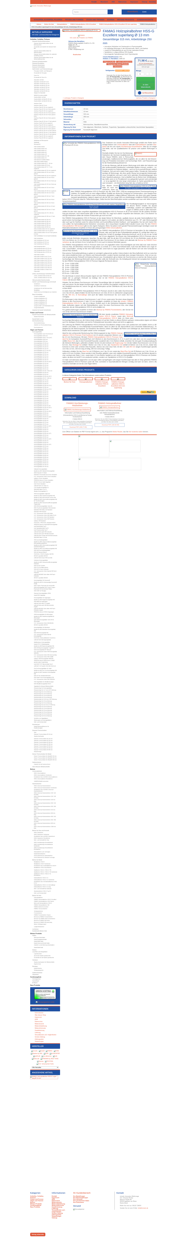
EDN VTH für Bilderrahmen (41, 567)
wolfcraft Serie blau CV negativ (42, 603)
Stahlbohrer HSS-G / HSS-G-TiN (42, 870)
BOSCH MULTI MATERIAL (41, 662)
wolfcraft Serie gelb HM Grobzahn (43, 532)
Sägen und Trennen (95, 20)
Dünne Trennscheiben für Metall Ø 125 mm (45, 758)
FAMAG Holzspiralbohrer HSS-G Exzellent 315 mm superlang (118, 385)
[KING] (56, 1051)
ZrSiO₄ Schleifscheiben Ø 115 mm (43, 277)
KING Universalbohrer (40, 773)
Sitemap (144, 2)
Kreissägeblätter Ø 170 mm (41, 380)
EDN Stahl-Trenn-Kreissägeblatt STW (44, 677)
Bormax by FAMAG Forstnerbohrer (43, 916)
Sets (35, 732)
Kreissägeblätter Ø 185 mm (41, 387)
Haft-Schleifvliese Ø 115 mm (41, 240)
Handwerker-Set (116, 345)
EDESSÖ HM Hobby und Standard (43, 509)
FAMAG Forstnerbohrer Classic (42, 915)
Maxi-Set (85, 351)
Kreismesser (36, 724)
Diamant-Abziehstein (38, 65)
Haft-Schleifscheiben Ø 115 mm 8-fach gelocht (44, 173)
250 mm (132, 347)
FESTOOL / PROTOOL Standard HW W (44, 522)
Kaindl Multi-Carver (38, 319)
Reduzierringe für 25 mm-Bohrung (43, 703)
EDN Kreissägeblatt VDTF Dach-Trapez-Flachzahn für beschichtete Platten (45, 588)
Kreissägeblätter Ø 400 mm (41, 450)
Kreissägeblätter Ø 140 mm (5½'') (43, 361)
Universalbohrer (37, 771)
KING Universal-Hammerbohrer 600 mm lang (44, 824)
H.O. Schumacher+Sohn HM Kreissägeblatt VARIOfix (45, 652)
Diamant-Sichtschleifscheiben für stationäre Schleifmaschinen (45, 55)
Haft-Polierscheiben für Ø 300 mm (43, 267)
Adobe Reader (117, 432)
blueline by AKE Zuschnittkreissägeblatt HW (45, 548)
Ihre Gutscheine (78, 1202)
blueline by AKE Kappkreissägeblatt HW (44, 599)
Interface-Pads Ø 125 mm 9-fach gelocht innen (44, 115)
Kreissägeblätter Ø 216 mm (41, 400)
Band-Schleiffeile (37, 294)
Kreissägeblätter (37, 332)
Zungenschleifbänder (39, 296)
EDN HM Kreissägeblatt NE (41, 632)
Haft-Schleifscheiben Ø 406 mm (42, 225)
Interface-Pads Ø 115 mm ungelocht (43, 107)
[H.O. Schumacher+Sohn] (45, 1064)
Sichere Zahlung (39, 1037)
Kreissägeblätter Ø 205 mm (41, 392)
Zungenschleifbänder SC (40, 304)
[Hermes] (40, 1061)
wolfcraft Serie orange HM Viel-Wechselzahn (45, 535)
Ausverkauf (35, 981)
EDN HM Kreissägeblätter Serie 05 (43, 506)
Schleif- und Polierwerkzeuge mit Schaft (44, 282)
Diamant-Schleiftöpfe (38, 67)
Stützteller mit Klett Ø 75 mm (41, 81)
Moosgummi (37, 144)
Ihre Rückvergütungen (80, 1197)
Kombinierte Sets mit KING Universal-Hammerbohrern (44, 790)
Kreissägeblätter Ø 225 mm (41, 404)
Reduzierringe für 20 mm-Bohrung (43, 697)
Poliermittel (37, 271)
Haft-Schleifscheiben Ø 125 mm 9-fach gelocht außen (45, 185)
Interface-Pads (38, 103)
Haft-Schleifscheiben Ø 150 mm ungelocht (45, 191)
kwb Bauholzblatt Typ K (40, 526)
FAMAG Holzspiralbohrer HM (41, 905)
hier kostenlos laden (136, 432)
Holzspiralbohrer (38, 897)
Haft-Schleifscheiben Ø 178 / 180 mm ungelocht (44, 213)
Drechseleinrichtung (39, 323)
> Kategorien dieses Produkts (117, 64)
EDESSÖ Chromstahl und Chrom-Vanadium (45, 474)
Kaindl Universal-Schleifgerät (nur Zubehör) (45, 292)
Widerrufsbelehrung (40, 1026)
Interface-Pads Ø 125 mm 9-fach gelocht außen (44, 118)
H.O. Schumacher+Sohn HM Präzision (44, 519)
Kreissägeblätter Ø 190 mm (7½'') (43, 389)
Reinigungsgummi (38, 970)
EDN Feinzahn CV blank (40, 472)
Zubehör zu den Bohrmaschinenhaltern (44, 945)
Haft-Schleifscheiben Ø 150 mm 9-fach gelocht (44, 203)
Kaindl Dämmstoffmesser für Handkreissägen (41, 727)
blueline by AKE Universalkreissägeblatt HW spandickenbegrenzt (45, 546)
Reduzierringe (37, 751)
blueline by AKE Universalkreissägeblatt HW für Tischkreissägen (45, 500)
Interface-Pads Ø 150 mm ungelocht (43, 125)
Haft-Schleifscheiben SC (40, 158)
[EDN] (46, 1053)
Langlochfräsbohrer (39, 926)
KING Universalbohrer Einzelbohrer (43, 778)
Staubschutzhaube (39, 316)
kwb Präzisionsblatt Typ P (41, 530)
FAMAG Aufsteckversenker (41, 906)
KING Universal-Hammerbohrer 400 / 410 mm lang (45, 817)
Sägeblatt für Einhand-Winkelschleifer (43, 686)
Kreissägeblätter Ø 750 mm (41, 466)
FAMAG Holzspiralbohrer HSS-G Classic (116, 315)
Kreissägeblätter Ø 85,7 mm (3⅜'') (43, 337)
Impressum (134, 2)
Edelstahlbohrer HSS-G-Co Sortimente (44, 879)
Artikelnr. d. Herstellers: (111, 58)
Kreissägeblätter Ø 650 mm (41, 462)
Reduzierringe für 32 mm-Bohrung (43, 708)
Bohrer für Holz (36, 895)
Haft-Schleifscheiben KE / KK (41, 156)
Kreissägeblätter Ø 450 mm (41, 455)
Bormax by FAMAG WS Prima (42, 920)
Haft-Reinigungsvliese (39, 246)
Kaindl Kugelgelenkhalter (40, 939)
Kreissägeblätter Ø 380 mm (41, 448)
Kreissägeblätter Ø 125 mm (41, 348)
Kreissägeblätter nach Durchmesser (43, 333)
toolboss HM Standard (40, 520)
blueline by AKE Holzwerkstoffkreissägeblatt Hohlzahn (45, 563)
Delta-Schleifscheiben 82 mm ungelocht (44, 228)
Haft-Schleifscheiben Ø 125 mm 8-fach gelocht (44, 178)
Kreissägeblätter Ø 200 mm (41, 391)
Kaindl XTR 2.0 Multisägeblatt (41, 644)
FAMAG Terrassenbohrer (40, 908)
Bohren (110, 20)
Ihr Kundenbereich (81, 1193)
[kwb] (55, 1056)
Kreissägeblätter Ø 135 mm (41, 358)
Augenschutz (37, 964)
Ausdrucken (77, 54)
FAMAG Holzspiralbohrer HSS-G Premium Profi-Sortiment (92, 334)
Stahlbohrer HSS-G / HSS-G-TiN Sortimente (45, 872)
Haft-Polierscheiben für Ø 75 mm (42, 256)
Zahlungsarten (39, 1039)
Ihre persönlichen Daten (81, 1201)
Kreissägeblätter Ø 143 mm (41, 365)
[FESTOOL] (49, 1061)
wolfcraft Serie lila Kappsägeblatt (42, 639)
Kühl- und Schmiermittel (40, 722)
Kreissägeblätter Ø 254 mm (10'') (42, 416)
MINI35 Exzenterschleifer (40, 95)
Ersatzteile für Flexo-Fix (40, 77)
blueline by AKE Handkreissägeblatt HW (44, 495)
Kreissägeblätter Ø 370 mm (41, 446)
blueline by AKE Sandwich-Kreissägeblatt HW (44, 673)
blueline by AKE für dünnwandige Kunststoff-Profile (45, 583)
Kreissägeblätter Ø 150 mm (41, 367)
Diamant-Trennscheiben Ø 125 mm (43, 738)
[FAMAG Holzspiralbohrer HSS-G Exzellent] (102, 378)
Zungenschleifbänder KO (40, 298)
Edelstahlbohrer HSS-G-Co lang (42, 886)
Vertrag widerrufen (38, 1234)
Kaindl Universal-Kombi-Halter (42, 943)
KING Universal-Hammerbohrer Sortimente (45, 787)
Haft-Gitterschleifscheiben (41, 161)
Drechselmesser (38, 327)
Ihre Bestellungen (79, 1196)
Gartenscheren (36, 762)
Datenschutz (122, 2)
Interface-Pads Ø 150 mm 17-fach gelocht (45, 132)
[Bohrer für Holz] (69, 378)
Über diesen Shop (40, 1015)
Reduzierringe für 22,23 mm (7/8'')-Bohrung (45, 699)
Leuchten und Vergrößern (39, 952)
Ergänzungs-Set (120, 343)
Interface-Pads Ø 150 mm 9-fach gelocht (44, 128)
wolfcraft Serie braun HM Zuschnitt (43, 557)
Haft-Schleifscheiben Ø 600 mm (42, 227)
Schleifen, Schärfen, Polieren (48, 20)
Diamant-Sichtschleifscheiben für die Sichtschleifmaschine (43, 58)
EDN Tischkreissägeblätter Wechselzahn (45, 508)
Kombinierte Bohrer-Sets (39, 931)
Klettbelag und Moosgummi (41, 140)
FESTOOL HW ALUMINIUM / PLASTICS (44, 638)
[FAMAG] (49, 1051)
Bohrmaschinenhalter (39, 937)
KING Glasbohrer (38, 832)
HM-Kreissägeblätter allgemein (42, 493)
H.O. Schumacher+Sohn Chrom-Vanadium (45, 476)
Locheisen (35, 929)
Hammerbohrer (36, 784)
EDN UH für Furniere (39, 565)
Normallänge (82, 295)
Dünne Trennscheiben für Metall (41, 754)
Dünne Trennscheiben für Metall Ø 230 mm (45, 759)
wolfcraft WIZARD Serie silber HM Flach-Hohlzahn (44, 575)
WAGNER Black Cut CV (40, 489)
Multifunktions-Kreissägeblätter (42, 642)
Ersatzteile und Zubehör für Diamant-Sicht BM (45, 47)
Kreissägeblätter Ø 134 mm (41, 356)
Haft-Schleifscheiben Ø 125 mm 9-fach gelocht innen (45, 181)
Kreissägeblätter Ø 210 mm (41, 396)
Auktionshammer (37, 972)
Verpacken (35, 974)
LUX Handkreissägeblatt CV (41, 487)
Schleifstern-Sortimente (40, 285)
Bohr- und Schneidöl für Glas (41, 840)
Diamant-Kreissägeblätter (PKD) (42, 593)
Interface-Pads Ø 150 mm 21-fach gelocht (45, 134)
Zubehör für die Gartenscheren (42, 764)
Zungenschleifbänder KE (40, 302)
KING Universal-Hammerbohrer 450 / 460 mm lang (45, 820)
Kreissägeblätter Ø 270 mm (41, 422)
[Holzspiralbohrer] (86, 378)
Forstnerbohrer (38, 913)
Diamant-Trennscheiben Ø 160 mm (43, 742)
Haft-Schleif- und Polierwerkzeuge (42, 69)
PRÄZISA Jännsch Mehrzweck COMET (44, 660)
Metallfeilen (37, 290)
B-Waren (35, 983)
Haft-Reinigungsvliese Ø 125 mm (42, 248)
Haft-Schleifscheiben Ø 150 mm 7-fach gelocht (44, 196)
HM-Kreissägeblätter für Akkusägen (43, 614)
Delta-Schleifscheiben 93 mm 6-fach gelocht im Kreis (45, 233)
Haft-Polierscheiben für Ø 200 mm (43, 265)
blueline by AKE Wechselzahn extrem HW (45, 497)
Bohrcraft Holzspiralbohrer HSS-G (43, 903)
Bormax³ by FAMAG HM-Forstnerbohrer (44, 918)
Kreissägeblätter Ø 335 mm (41, 440)
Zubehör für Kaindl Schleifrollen (41, 310)
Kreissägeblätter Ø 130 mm (41, 352)
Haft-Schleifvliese (38, 238)
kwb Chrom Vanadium (39, 484)
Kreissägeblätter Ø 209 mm (41, 394)
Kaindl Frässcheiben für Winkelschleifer (44, 314)
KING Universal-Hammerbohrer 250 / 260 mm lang (45, 807)
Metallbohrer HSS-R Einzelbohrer (42, 867)
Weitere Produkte (125, 20)
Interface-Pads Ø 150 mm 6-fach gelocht (44, 127)
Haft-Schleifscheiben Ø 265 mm (42, 221)
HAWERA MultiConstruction (41, 781)
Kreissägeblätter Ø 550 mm (41, 459)
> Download (117, 66)
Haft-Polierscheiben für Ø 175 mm (43, 264)
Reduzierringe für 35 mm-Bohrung (43, 710)
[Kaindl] (41, 1051)
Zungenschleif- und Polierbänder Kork (44, 305)
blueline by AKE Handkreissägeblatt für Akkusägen (44, 617)
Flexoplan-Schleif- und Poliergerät (43, 71)
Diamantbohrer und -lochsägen (42, 851)
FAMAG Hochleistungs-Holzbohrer (77, 404)
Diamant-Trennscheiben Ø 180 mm (43, 744)
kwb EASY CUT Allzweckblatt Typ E (43, 664)
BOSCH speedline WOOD (41, 556)
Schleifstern (37, 284)
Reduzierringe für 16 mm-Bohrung (43, 692)
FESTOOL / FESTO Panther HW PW (43, 554)
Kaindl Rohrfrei (38, 968)
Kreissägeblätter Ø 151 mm (41, 369)
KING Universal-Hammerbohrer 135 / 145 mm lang (45, 797)
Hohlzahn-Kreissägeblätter (41, 560)
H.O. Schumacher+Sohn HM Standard (44, 517)
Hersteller (38, 1046)
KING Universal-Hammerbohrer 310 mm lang (44, 810)
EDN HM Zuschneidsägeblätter (42, 550)
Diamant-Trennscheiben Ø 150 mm (43, 740)
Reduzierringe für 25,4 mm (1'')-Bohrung (44, 704)
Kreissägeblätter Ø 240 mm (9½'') (43, 411)
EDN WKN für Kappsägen (41, 601)
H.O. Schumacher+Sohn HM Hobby (43, 513)
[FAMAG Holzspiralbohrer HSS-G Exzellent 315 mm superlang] (118, 378)
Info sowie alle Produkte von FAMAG (81, 38)
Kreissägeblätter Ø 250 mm (41, 413)
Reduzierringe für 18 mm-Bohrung (43, 693)
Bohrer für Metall (37, 860)
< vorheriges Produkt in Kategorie (73, 98)
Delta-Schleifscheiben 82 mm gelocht (43, 230)
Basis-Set (71, 341)
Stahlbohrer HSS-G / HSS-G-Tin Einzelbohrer (42, 874)
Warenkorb (104, 2)
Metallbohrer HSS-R (39, 862)
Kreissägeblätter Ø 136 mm (41, 359)
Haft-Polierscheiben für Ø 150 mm (43, 262)
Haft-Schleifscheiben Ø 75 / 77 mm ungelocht (43, 167)
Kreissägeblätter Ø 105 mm (41, 345)
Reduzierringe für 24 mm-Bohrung (43, 701)
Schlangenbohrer (38, 911)
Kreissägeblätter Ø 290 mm (41, 427)
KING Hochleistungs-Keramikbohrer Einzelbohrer (43, 848)
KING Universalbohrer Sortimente (43, 775)
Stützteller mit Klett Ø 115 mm (41, 83)
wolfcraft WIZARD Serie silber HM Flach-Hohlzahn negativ (44, 609)
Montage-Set (77, 345)
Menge (138, 71)
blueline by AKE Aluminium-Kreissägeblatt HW (44, 630)
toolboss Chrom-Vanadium (41, 478)
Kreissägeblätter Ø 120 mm (41, 346)
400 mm (71, 295)
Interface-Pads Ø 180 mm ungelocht (43, 136)
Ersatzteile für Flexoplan (40, 73)
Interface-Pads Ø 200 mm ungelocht (43, 138)
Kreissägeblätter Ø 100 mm (41, 343)
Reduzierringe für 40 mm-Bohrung (43, 712)
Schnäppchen (36, 979)
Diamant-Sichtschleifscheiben (41, 41)
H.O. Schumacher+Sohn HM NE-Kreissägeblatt (42, 635)
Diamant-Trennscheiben (39, 730)
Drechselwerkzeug (37, 321)
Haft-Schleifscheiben (39, 146)
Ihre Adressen (77, 1199)
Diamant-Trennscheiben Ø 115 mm (43, 734)
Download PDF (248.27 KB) (78, 427)
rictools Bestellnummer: (111, 57)
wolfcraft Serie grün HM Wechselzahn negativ (44, 606)
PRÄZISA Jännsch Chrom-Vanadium (43, 480)
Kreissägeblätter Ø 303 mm (41, 431)
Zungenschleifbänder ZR (40, 300)
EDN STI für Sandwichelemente (42, 675)
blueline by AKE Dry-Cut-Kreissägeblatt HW (45, 670)
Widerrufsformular (40, 1028)
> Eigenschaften (109, 62)
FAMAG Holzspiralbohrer (109, 403)
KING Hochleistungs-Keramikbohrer (43, 842)
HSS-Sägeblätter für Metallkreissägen (44, 681)
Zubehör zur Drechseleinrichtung (42, 325)
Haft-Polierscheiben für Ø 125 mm (43, 260)
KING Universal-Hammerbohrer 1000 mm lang (45, 827)
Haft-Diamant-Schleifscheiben (42, 159)
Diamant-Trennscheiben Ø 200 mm (43, 746)
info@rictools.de (143, 1208)
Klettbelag (36, 142)
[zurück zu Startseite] (32, 24)
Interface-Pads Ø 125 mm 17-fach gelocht (45, 121)
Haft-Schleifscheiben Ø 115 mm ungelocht (45, 170)
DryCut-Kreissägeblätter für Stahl (42, 668)
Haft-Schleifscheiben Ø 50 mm (42, 165)
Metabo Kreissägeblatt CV (41, 491)
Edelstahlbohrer (140, 145)
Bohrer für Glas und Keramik (40, 830)
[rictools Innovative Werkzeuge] (50, 10)
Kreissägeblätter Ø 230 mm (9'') (42, 405)
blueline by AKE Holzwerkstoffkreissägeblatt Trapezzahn (45, 503)
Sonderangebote (145, 20)
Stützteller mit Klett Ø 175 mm (41, 89)
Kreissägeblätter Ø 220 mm (41, 402)
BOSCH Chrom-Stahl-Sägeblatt (42, 482)
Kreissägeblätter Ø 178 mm (41, 381)
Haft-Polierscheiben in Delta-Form (43, 269)
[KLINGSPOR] (54, 1053)
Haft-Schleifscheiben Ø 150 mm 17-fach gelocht (44, 210)
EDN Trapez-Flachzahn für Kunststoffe (44, 585)
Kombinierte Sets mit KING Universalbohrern (45, 777)
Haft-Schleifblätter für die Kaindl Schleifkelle (45, 236)
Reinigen (35, 966)
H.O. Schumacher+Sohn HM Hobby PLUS (45, 515)
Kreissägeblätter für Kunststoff (42, 580)
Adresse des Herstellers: (76, 41)
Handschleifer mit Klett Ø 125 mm (43, 99)
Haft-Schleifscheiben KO (40, 148)
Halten (34, 935)
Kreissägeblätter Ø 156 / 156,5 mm (43, 370)
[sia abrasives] (46, 1056)
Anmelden (152, 2)
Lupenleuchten (38, 953)
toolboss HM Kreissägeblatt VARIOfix (43, 658)
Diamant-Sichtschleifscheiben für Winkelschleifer (42, 51)
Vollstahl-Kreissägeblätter (40, 469)
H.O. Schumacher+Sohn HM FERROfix (44, 679)
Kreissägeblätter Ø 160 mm (41, 372)
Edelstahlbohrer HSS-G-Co (41, 877)
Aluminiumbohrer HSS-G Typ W (42, 891)
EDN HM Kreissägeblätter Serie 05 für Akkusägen (44, 620)
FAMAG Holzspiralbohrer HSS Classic (44, 901)
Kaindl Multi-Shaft (38, 947)
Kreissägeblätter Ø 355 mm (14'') (42, 444)
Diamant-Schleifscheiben (39, 61)
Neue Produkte (35, 985)
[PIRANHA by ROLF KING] (49, 1059)
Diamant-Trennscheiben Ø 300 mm (43, 749)
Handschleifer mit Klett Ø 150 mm (43, 101)
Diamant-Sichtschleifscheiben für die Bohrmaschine (43, 44)
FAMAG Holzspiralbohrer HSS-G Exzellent (45, 899)
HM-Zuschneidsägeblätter (41, 540)
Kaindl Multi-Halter (38, 941)
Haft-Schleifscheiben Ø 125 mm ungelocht (45, 175)
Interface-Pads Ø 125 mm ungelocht (43, 111)
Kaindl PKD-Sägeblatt (39, 595)
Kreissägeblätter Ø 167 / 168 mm (42, 378)
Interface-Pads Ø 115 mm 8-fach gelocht (44, 109)
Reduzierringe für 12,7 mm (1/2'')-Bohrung (45, 690)
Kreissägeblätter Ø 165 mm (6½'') (43, 376)
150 (124, 347)
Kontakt (94, 2)
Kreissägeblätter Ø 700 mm (41, 464)
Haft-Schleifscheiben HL (40, 150)
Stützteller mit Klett (39, 79)
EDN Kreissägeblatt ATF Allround (42, 649)
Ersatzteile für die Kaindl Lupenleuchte (44, 957)
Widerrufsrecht (39, 1024)
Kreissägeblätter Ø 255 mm (41, 418)
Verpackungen (39, 1041)
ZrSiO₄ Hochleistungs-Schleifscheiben (43, 274)
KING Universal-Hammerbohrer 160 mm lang (44, 800)
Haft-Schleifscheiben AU (40, 152)
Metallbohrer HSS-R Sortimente (42, 863)
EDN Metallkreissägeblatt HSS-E (42, 683)
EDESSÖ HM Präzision (40, 511)
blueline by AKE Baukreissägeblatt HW (44, 646)
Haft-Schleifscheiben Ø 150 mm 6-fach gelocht (44, 193)
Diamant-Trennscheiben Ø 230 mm (43, 748)
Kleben (34, 950)
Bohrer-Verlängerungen (40, 924)
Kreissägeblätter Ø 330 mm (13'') (42, 439)
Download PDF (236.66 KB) (110, 425)
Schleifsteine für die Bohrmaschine (43, 288)
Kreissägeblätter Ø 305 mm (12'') (42, 433)
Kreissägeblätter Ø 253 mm (41, 415)
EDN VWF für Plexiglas (40, 590)
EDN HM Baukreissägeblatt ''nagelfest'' (44, 648)
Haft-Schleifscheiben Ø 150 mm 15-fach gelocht (44, 207)
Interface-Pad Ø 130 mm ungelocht (43, 123)
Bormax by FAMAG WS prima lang (43, 922)
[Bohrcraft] (35, 1059)
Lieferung (37, 1032)
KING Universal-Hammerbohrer (42, 785)
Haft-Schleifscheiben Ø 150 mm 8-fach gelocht (44, 200)
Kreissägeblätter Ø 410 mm (41, 451)
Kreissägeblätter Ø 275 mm (41, 424)
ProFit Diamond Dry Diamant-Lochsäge (44, 857)
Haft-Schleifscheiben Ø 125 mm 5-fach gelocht (44, 188)
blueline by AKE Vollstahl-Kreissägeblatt (44, 471)
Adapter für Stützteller (39, 92)
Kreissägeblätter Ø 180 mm (41, 383)
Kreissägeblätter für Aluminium (42, 627)
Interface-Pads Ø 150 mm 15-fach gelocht (45, 130)
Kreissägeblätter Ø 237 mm (41, 409)
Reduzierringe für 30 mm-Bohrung (43, 706)
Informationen (40, 1008)
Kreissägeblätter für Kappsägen (42, 597)
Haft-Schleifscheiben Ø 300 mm (42, 223)
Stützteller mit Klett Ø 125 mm (41, 85)
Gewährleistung (39, 1030)
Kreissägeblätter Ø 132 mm (41, 354)
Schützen (35, 960)
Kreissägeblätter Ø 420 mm (41, 453)
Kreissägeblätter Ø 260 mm (41, 420)
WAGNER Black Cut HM (40, 537)
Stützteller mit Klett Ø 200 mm (41, 91)
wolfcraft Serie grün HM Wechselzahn (44, 533)
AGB (113, 2)
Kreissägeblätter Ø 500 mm (41, 457)
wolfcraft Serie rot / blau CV (41, 485)
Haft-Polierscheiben (39, 254)
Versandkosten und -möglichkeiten (45, 1035)
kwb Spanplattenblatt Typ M (41, 528)
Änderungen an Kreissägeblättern (43, 720)
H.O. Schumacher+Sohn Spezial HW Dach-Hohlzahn (45, 571)
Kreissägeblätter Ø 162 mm (41, 374)
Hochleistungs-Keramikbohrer (131, 146)
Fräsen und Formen (74, 20)
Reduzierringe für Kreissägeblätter (43, 688)
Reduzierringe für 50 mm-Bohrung (43, 714)
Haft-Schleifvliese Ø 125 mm (41, 242)
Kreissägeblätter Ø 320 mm (41, 437)
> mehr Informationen (124, 62)
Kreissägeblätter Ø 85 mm (41, 335)
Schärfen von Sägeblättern (41, 718)
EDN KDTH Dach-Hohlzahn (41, 569)
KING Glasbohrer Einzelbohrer (42, 838)
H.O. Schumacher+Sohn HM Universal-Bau (45, 655)
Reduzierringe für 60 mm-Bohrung (43, 715)
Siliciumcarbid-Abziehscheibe (41, 280)
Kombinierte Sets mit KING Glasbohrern (44, 836)
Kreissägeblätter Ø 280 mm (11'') (42, 426)
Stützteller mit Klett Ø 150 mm (41, 87)
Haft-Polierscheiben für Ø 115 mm (43, 258)
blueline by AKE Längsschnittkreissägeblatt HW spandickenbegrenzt (45, 542)
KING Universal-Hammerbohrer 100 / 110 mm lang (45, 793)
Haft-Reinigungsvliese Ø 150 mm (42, 250)
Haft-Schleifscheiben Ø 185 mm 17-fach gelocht (44, 217)
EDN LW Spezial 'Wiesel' (40, 552)
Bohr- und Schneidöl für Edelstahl (42, 888)
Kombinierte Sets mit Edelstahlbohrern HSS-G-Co (45, 882)
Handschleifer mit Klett (40, 97)
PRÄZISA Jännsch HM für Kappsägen (44, 612)
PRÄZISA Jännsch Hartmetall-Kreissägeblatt (45, 524)
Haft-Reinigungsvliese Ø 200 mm (42, 252)
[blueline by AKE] (36, 1053)
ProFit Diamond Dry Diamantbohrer (43, 855)
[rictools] (34, 1051)
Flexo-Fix (36, 75)
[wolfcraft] (37, 1056)
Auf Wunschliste (147, 93)
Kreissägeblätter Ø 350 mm (41, 442)
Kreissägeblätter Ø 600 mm (41, 461)
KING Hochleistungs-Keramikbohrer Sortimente (43, 845)
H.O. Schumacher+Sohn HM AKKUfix (44, 623)
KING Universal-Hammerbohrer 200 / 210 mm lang (45, 803)
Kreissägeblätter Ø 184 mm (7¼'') (43, 385)
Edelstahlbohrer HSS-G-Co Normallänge (44, 885)
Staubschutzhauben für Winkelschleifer (44, 962)
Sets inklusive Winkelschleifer (41, 766)
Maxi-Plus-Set (126, 351)
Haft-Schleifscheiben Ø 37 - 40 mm (43, 163)
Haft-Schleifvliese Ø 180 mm (41, 244)
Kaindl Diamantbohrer (39, 853)
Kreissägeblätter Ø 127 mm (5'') (42, 350)
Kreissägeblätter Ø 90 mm (41, 341)
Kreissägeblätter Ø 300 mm (41, 429)
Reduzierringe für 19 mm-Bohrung (43, 695)
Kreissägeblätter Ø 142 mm (41, 363)
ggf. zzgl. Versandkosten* (145, 63)
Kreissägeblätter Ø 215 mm (41, 398)
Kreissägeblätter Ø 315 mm (41, 435)
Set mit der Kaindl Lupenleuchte (42, 955)
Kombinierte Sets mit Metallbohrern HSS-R (45, 865)
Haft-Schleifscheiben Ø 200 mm (42, 219)
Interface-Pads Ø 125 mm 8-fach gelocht (44, 112)
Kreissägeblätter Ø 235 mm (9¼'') (43, 407)
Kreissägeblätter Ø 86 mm (41, 339)
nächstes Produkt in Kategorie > (146, 98)
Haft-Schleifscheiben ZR (40, 154)
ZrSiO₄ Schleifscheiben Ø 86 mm (42, 275)
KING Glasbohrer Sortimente (41, 834)
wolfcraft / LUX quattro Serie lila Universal (45, 666)
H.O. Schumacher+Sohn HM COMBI (43, 656)
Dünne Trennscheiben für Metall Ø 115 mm (45, 756)
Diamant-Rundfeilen (38, 63)
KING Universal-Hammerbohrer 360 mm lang (44, 813)
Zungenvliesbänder (39, 307)
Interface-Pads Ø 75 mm (40, 105)
